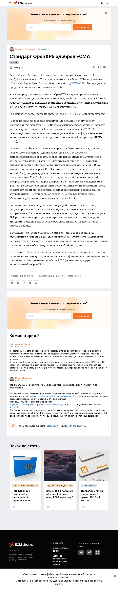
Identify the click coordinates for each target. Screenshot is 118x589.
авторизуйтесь (54, 426)
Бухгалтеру (89, 486)
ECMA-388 (78, 83)
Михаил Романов (23, 378)
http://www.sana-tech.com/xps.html (39, 396)
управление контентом (22, 276)
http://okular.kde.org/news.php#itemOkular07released (34, 404)
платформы (73, 276)
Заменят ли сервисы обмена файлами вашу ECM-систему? (59, 494)
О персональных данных (61, 549)
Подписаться (82, 27)
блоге (56, 75)
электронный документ (51, 276)
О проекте (58, 543)
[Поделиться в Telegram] (30, 282)
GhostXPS (14, 407)
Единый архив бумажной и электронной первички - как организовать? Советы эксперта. (23, 498)
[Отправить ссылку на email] (36, 282)
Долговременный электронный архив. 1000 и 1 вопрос (92, 495)
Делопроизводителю (25, 486)
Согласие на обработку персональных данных (60, 560)
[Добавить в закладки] (11, 282)
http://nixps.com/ (66, 396)
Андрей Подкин (23, 344)
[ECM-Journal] (21, 544)
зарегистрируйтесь (76, 426)
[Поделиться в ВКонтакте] (24, 282)
